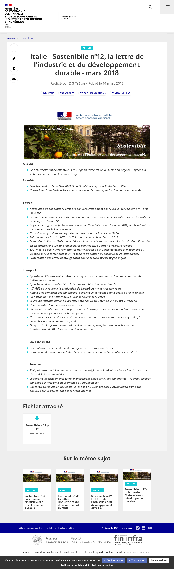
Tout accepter (114, 560)
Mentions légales (44, 552)
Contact (28, 552)
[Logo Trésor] (67, 17)
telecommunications (93, 93)
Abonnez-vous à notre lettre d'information (47, 528)
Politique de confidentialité (72, 552)
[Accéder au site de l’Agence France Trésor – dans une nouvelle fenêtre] (50, 540)
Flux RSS (146, 552)
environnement (121, 93)
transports (67, 93)
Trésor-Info (26, 37)
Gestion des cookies (127, 552)
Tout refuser (137, 560)
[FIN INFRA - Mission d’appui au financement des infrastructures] (128, 540)
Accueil (11, 37)
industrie (48, 93)
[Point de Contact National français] (90, 540)
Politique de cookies (102, 552)
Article (87, 47)
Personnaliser (159, 560)
